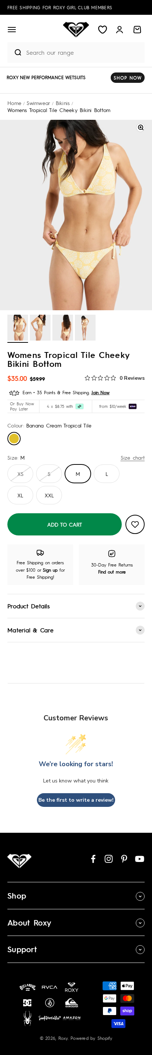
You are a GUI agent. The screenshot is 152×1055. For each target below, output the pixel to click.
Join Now (100, 392)
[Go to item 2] (40, 329)
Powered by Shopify (91, 1038)
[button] (12, 29)
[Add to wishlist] (135, 524)
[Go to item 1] (17, 329)
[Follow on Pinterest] (124, 859)
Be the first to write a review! (76, 800)
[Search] (15, 52)
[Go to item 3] (62, 329)
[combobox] (83, 52)
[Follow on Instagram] (109, 859)
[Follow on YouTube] (140, 859)
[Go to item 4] (85, 329)
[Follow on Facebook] (93, 859)
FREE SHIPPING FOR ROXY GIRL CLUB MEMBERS (59, 7)
